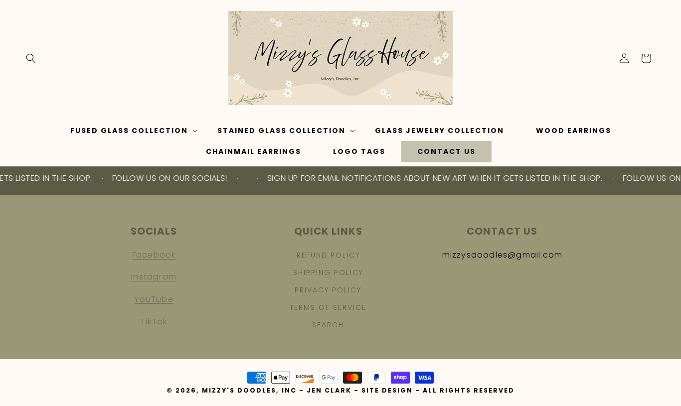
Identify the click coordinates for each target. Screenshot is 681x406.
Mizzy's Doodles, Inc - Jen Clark (276, 390)
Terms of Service (328, 307)
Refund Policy (328, 255)
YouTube (153, 299)
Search (328, 325)
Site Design (387, 390)
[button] (31, 58)
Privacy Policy (328, 290)
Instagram (153, 276)
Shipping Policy (328, 272)
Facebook (154, 255)
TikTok (154, 321)
